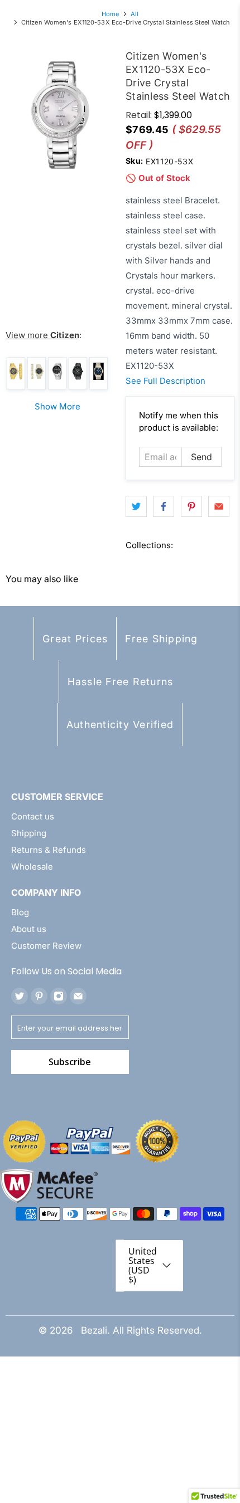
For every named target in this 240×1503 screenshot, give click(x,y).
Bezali (94, 1330)
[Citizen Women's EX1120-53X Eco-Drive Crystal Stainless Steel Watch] (60, 115)
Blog (20, 912)
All (134, 14)
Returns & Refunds (48, 850)
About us (28, 929)
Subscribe (70, 1062)
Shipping (28, 833)
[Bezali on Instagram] (58, 996)
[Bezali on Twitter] (19, 996)
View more (42, 335)
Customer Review (46, 945)
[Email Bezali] (78, 996)
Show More (57, 406)
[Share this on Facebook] (163, 506)
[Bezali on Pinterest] (39, 996)
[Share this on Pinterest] (191, 506)
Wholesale (32, 866)
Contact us (32, 816)
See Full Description (165, 380)
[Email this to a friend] (218, 506)
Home (110, 14)
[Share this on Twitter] (136, 506)
